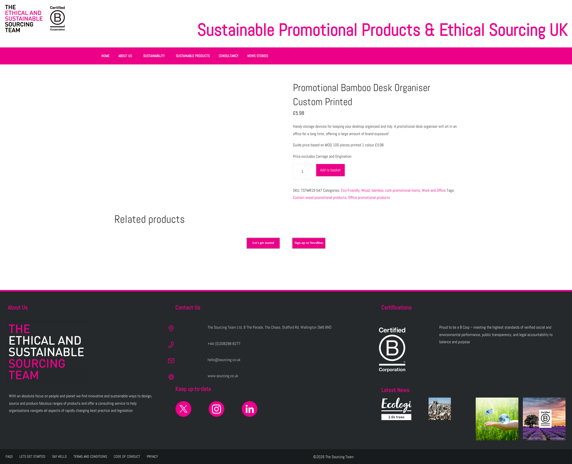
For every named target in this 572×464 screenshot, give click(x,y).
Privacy (152, 456)
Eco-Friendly (350, 190)
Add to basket (330, 169)
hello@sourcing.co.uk (224, 359)
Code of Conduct (127, 456)
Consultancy (228, 55)
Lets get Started (32, 456)
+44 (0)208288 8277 (224, 343)
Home (105, 55)
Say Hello (59, 456)
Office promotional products (369, 197)
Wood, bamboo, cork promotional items (390, 190)
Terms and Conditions (90, 456)
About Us (125, 55)
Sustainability (154, 55)
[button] (126, 56)
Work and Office (434, 190)
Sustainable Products (193, 55)
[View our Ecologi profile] (396, 409)
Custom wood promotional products (319, 197)
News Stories (257, 55)
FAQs (9, 456)
